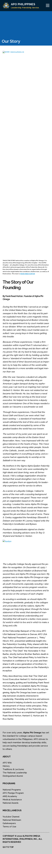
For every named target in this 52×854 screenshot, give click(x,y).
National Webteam (12, 820)
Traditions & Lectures (13, 769)
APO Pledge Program (13, 793)
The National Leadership (15, 772)
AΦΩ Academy (10, 796)
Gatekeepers (9, 823)
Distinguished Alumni (13, 776)
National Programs (12, 789)
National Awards (10, 803)
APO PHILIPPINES (23, 4)
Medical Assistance (12, 799)
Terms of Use (9, 826)
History (6, 766)
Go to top (8, 847)
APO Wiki (7, 762)
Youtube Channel (11, 816)
